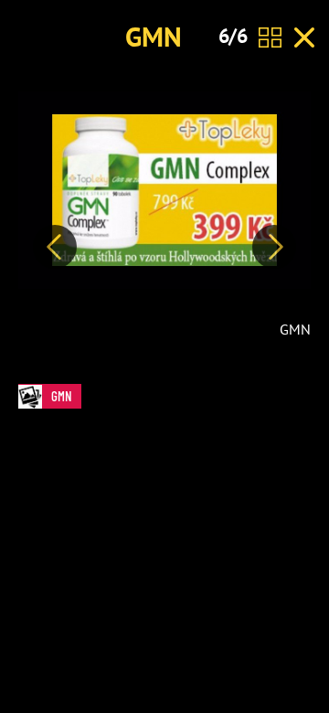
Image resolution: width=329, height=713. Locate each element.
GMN (153, 36)
